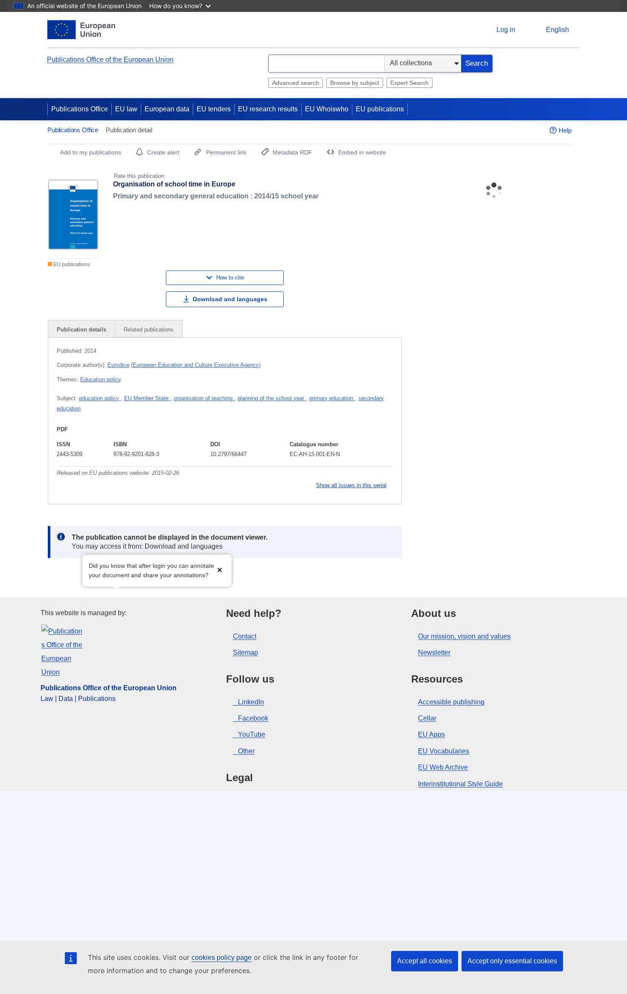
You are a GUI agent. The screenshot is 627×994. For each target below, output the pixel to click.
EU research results (268, 109)
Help (565, 130)
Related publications (149, 329)
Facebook (253, 718)
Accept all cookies (424, 961)
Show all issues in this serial (351, 485)
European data (167, 109)
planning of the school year (272, 398)
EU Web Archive (443, 767)
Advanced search (295, 82)
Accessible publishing (451, 702)
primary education (332, 398)
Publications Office (79, 109)
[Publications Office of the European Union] (81, 29)
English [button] (557, 29)
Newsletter (434, 652)
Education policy (100, 379)
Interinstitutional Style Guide (460, 784)
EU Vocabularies (443, 751)
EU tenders (214, 109)
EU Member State (147, 398)
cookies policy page (222, 957)
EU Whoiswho (326, 109)
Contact (244, 636)
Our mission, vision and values (464, 636)
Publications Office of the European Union (110, 59)
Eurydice (118, 365)
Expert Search (409, 82)
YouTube (251, 734)
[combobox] (326, 63)
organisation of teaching (204, 398)
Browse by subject (354, 82)
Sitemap (245, 652)
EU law (126, 109)
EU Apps (431, 734)
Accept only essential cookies (512, 961)
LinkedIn (251, 702)
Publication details (81, 329)
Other (246, 751)
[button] (219, 569)
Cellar (427, 718)
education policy (100, 398)
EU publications (380, 109)
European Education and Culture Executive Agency (196, 365)
